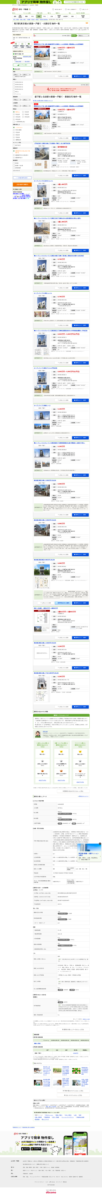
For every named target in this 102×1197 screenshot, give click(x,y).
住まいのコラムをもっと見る (73, 1095)
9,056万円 (75, 1053)
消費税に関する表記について (42, 1164)
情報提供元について (17, 1127)
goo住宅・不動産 (15, 1161)
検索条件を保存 (22, 46)
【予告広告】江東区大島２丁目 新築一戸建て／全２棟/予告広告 (52, 143)
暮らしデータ (45, 1119)
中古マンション (49, 1115)
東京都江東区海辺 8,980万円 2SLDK (44, 559)
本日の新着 (18, 130)
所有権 (16, 163)
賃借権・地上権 (19, 165)
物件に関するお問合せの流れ (62, 1161)
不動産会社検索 (80, 1117)
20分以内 (17, 119)
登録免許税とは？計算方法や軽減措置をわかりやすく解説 (85, 1071)
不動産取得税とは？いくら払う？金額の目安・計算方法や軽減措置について (65, 1070)
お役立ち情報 (14, 1176)
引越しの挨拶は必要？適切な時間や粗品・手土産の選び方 (85, 1082)
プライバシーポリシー (39, 1182)
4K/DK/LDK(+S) (19, 89)
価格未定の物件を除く (20, 76)
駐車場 (52, 1167)
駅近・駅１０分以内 (51, 1106)
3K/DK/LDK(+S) (19, 87)
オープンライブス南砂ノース (42, 405)
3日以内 (17, 135)
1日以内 (17, 132)
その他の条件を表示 (22, 177)
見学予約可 (18, 145)
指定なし (17, 112)
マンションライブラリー (68, 1117)
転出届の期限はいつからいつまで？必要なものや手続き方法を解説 (46, 1082)
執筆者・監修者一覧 (73, 1176)
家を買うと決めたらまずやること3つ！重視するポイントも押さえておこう (47, 1070)
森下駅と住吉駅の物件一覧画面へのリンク (43, 100)
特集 (24, 1176)
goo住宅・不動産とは (27, 1161)
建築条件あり (19, 157)
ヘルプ (46, 1182)
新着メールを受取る (29, 46)
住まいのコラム (64, 1176)
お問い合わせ (52, 1182)
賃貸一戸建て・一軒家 (37, 1167)
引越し (27, 1176)
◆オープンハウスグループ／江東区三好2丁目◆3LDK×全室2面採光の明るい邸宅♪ (57, 218)
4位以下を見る (42, 780)
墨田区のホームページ (83, 796)
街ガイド (58, 1176)
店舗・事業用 (38, 1117)
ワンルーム (18, 94)
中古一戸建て (68, 1115)
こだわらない (19, 127)
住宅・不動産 (55, 1117)
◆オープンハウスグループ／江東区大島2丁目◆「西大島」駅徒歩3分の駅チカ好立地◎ (59, 255)
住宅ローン (63, 1170)
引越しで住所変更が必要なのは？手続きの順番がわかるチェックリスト (65, 1082)
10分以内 (17, 117)
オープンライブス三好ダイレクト (43, 181)
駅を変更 (27, 61)
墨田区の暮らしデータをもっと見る (74, 1029)
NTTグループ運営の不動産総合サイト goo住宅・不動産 (25, 5)
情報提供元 (72, 1161)
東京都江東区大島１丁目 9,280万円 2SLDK (46, 673)
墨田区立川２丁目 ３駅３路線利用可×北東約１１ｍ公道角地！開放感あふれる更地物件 (58, 44)
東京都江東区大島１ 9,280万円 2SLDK (45, 643)
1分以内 (27, 112)
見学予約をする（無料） (64, 603)
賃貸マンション (47, 1167)
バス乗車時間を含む (20, 121)
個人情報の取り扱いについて (29, 1164)
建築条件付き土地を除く (22, 155)
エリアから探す (23, 65)
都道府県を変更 (27, 56)
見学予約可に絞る (16, 45)
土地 (75, 1115)
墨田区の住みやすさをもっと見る (73, 791)
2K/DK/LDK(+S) (19, 84)
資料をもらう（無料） (81, 76)
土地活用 (31, 1173)
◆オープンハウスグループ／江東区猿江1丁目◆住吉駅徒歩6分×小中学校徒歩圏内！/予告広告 (60, 330)
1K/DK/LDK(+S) (19, 82)
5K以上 (17, 91)
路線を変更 (18, 61)
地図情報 (81, 1176)
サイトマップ (59, 1182)
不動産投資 (47, 1117)
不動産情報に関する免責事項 (28, 1127)
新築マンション (26, 1170)
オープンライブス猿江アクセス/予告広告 (45, 368)
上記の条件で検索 (21, 184)
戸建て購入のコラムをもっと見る (73, 1090)
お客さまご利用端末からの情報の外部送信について (44, 1161)
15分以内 (27, 117)
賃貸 (80, 1115)
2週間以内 (18, 139)
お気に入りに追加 (63, 76)
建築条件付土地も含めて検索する (22, 151)
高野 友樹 (45, 731)
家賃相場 (37, 1119)
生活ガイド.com (86, 1019)
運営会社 (65, 1182)
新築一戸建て (59, 1115)
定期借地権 (18, 167)
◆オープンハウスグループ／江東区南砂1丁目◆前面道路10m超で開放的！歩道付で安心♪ (59, 443)
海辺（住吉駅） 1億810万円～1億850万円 (46, 608)
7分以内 (27, 114)
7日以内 (17, 137)
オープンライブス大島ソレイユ (43, 293)
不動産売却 (25, 1173)
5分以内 (17, 114)
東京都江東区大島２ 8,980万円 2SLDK (45, 480)
